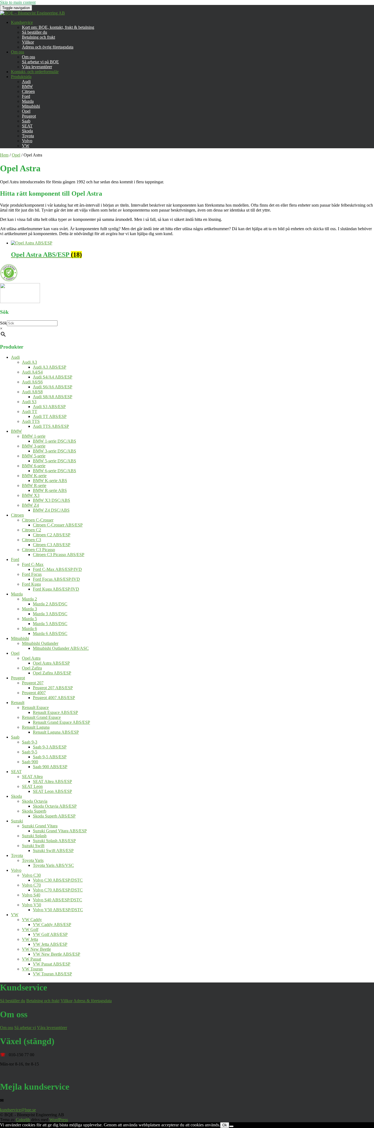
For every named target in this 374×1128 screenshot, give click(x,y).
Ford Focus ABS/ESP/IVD (56, 579)
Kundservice (22, 22)
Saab (26, 121)
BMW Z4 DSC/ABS (51, 510)
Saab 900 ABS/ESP (50, 766)
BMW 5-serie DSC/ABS (54, 460)
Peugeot (29, 116)
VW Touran (32, 969)
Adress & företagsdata (92, 1000)
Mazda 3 (29, 608)
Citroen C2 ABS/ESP (51, 534)
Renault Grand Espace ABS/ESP (61, 722)
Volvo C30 (31, 875)
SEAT (27, 126)
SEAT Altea (32, 776)
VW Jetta (30, 939)
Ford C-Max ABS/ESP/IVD (57, 569)
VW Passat (31, 959)
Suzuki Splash (34, 835)
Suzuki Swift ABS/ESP (53, 850)
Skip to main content (18, 2)
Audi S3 (29, 401)
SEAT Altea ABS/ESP (52, 781)
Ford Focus (32, 574)
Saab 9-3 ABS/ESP (50, 747)
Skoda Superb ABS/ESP (54, 816)
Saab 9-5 (29, 752)
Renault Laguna (36, 727)
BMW (27, 86)
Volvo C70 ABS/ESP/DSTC (58, 890)
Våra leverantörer (37, 66)
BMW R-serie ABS (50, 490)
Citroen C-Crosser (37, 520)
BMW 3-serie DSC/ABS (54, 451)
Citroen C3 (31, 539)
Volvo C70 (31, 885)
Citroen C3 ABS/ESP (51, 544)
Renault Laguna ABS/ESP (56, 732)
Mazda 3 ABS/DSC (50, 613)
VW (25, 145)
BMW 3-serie (33, 446)
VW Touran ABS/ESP (52, 974)
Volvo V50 (31, 904)
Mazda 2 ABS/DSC (50, 604)
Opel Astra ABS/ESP (51, 663)
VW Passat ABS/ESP (51, 964)
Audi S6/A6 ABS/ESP (52, 386)
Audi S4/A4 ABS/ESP (52, 377)
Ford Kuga (31, 584)
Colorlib (23, 1119)
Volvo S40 (31, 895)
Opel (26, 111)
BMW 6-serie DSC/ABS (54, 470)
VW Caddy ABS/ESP (52, 924)
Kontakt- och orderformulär (35, 71)
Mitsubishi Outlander (40, 643)
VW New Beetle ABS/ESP (56, 954)
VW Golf (30, 929)
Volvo (27, 140)
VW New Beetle (36, 949)
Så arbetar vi (25, 1027)
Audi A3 (29, 362)
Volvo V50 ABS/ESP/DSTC (58, 909)
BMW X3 (30, 495)
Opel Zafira (32, 668)
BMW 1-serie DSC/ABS (54, 441)
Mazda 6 (29, 628)
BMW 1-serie (33, 436)
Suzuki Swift (33, 845)
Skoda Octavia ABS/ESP (55, 806)
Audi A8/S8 (32, 391)
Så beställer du (34, 32)
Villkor (28, 42)
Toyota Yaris (33, 860)
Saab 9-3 (29, 742)
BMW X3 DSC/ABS (51, 500)
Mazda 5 (29, 618)
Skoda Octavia (34, 801)
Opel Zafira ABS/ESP (52, 673)
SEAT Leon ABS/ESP (52, 791)
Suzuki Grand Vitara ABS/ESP (60, 830)
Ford (26, 96)
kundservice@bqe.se (18, 1109)
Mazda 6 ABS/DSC (50, 633)
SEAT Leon (32, 786)
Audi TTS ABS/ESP (51, 426)
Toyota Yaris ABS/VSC (53, 865)
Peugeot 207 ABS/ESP (53, 687)
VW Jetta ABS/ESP (50, 944)
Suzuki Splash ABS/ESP (54, 840)
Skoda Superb (34, 811)
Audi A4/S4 (32, 372)
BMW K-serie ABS (50, 480)
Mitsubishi (31, 106)
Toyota (28, 135)
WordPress (58, 1119)
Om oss (17, 52)
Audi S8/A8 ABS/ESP (52, 396)
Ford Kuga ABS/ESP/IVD (56, 589)
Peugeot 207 (33, 682)
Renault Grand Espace (41, 717)
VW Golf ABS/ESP (50, 934)
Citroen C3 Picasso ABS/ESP (58, 554)
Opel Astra (31, 658)
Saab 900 (30, 761)
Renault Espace (35, 707)
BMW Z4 (30, 505)
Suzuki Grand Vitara (39, 826)
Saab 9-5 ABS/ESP (50, 756)
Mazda (28, 101)
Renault (17, 702)
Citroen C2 (31, 530)
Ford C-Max (33, 564)
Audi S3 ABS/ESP (49, 406)
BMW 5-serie (33, 456)
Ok (224, 1125)
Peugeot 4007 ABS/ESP (54, 697)
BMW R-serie (34, 485)
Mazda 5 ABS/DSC (50, 623)
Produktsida (21, 76)
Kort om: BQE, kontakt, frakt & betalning (58, 27)
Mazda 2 (29, 599)
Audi (26, 81)
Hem (4, 155)
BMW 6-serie (33, 465)
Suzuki (17, 821)
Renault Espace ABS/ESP (55, 712)
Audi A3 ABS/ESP (49, 367)
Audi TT (29, 411)
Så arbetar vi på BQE (40, 61)
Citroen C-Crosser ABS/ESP (58, 525)
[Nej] (231, 1126)
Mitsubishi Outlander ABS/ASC (61, 648)
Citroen (28, 91)
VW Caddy (32, 919)
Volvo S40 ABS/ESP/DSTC (57, 900)
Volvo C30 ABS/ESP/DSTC (58, 880)
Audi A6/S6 (32, 382)
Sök (3, 323)
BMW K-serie (34, 475)
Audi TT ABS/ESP (50, 416)
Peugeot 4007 (34, 692)
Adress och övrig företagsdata (47, 47)
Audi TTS (31, 421)
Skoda (27, 131)
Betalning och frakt (38, 37)
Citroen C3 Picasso (38, 549)
